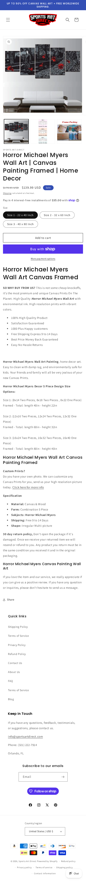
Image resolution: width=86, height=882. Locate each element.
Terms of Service (18, 636)
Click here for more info (28, 487)
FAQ (10, 681)
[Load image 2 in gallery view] (43, 131)
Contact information (45, 873)
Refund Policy (17, 654)
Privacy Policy (16, 645)
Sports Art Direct (27, 861)
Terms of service (44, 867)
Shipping (7, 193)
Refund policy (68, 861)
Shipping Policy (18, 627)
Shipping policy (64, 867)
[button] (8, 19)
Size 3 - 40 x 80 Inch (20, 224)
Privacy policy (24, 867)
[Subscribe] (63, 777)
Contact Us (15, 663)
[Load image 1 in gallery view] (16, 131)
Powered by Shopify (47, 861)
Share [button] (10, 599)
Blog (11, 699)
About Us (14, 672)
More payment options (43, 258)
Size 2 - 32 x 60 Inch (57, 215)
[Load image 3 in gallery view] (69, 131)
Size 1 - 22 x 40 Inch (20, 215)
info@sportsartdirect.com (25, 736)
